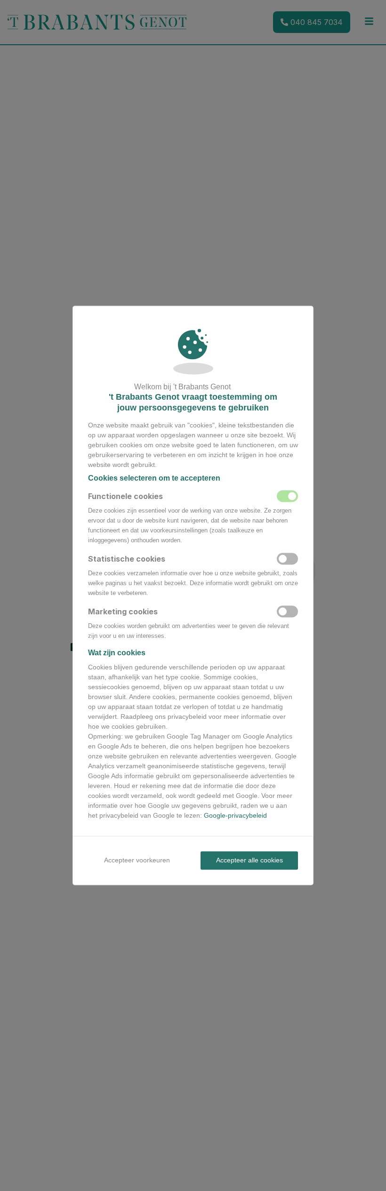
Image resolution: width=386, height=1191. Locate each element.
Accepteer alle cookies (249, 860)
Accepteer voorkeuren (137, 860)
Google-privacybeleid (235, 815)
